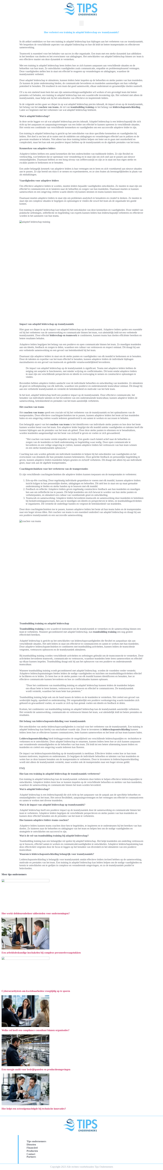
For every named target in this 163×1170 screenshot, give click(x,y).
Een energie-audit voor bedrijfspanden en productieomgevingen (36, 1069)
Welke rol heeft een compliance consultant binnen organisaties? (35, 1030)
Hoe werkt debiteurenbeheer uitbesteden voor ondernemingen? (36, 913)
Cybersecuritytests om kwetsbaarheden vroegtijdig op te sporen (36, 991)
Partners (31, 1156)
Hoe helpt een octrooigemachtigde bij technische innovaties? (34, 1108)
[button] (81, 23)
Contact (31, 1154)
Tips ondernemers (36, 1141)
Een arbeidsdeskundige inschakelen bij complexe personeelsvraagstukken (41, 952)
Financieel (32, 1147)
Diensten (31, 1144)
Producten (32, 1151)
